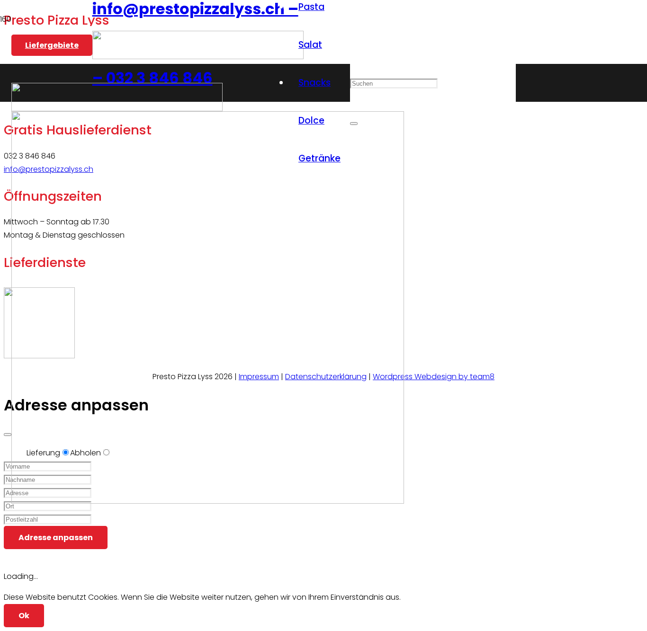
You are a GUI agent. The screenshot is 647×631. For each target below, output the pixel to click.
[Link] (198, 56)
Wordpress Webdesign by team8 (433, 376)
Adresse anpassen (55, 537)
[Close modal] (7, 434)
